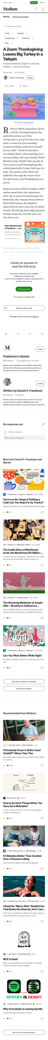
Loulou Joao (28, 122)
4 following (19, 395)
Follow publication (20, 16)
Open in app (7, 2)
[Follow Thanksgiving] (17, 38)
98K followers (8, 361)
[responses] (18, 334)
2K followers (8, 395)
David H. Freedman (16, 78)
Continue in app (24, 289)
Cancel (29, 440)
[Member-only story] (4, 512)
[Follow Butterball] (32, 38)
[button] (24, 107)
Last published (27, 361)
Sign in (42, 2)
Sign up (34, 2)
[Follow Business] (27, 33)
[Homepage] (10, 9)
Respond (38, 440)
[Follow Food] (11, 43)
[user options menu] (43, 9)
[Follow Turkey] (13, 33)
